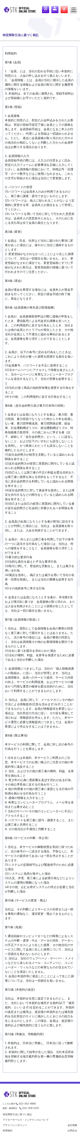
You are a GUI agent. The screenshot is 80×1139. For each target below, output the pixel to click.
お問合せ (72, 1130)
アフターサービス (26, 1119)
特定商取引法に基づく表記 (17, 1114)
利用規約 (7, 1130)
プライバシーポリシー (15, 1125)
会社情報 (72, 1125)
